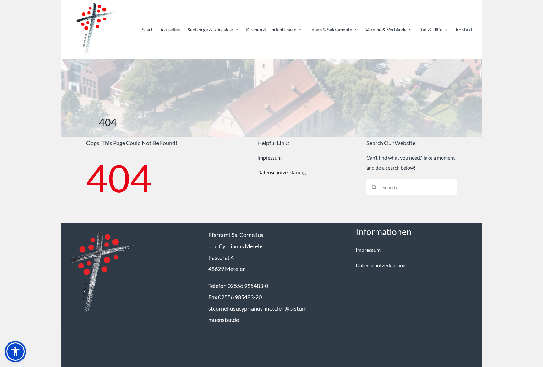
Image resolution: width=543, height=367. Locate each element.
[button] (15, 351)
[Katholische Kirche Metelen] (99, 229)
